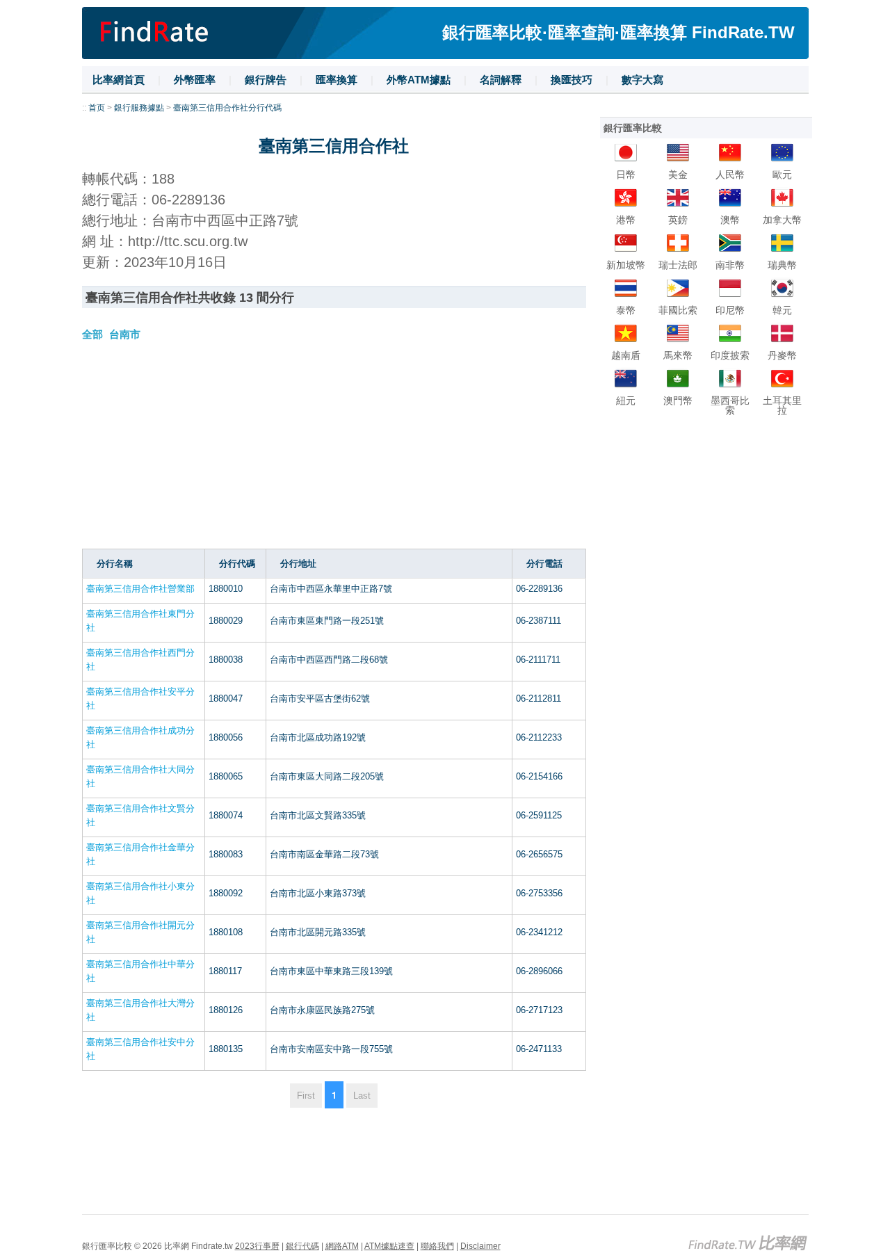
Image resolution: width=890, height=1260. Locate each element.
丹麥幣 (782, 355)
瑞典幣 (782, 264)
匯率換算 (336, 80)
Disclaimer (480, 1246)
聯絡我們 (437, 1246)
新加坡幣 (625, 264)
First (306, 1095)
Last (362, 1095)
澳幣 (730, 219)
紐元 (626, 400)
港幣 (626, 219)
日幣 (626, 174)
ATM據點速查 (389, 1246)
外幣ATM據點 (419, 80)
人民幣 (730, 174)
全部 (92, 334)
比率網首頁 (118, 80)
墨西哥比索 (730, 405)
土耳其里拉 (782, 405)
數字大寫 (642, 80)
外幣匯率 (195, 80)
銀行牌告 (265, 80)
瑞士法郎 (677, 264)
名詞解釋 (500, 80)
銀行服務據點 (139, 108)
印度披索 (730, 355)
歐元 (782, 174)
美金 (678, 174)
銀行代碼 (302, 1246)
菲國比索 (677, 310)
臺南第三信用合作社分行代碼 (227, 108)
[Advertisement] (334, 451)
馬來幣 (678, 355)
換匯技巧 (571, 80)
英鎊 (678, 219)
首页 (96, 108)
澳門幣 (678, 400)
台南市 (124, 334)
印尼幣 (730, 310)
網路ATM (342, 1246)
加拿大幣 (782, 219)
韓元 (782, 310)
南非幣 (730, 264)
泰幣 (626, 310)
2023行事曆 (257, 1246)
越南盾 (625, 355)
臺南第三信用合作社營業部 (140, 588)
